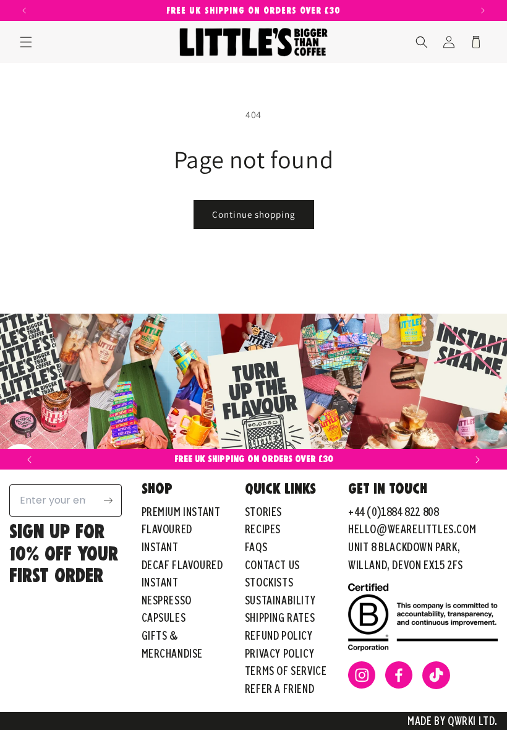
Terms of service (286, 670)
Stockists (269, 581)
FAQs (256, 546)
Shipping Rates (280, 617)
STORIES (263, 511)
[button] (26, 42)
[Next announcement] (482, 10)
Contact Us (272, 564)
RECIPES (263, 528)
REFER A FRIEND (279, 688)
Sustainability (280, 599)
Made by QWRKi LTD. (452, 720)
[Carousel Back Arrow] (30, 459)
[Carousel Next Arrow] (477, 459)
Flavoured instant (167, 537)
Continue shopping (254, 214)
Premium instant (181, 511)
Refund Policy (279, 635)
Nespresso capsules (167, 608)
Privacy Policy (279, 653)
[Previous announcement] (24, 10)
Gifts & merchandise (172, 644)
